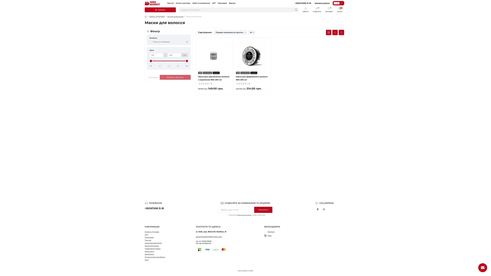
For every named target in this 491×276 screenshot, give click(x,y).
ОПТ (214, 3)
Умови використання (244, 215)
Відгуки (232, 3)
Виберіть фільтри (175, 77)
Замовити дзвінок (322, 3)
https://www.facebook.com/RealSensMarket (317, 209)
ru (341, 3)
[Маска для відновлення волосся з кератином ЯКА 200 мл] (214, 55)
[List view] (335, 32)
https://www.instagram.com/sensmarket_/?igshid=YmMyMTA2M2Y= (323, 209)
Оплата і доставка (183, 3)
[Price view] (341, 32)
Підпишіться (263, 210)
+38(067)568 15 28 (154, 208)
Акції (147, 260)
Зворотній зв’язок (152, 246)
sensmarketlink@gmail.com (209, 236)
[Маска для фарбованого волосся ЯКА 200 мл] (252, 55)
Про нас (170, 3)
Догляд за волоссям (175, 17)
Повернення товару (153, 249)
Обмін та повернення (201, 3)
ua (337, 3)
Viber (270, 236)
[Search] (296, 9)
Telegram (271, 232)
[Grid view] (328, 32)
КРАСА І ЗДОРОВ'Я (157, 17)
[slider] (150, 60)
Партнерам (222, 3)
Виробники (149, 254)
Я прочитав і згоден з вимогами (247, 215)
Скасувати (153, 77)
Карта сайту (149, 251)
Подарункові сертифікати (155, 257)
